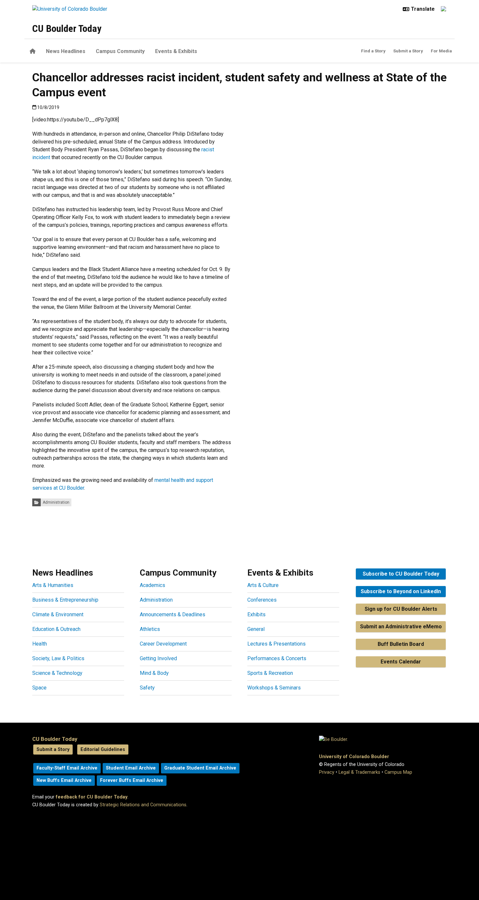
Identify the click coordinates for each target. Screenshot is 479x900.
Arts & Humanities (52, 585)
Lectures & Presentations (276, 644)
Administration (56, 502)
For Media (441, 50)
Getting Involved (158, 658)
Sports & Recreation (270, 673)
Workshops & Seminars (274, 688)
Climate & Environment (57, 614)
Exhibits (256, 614)
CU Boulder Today (66, 28)
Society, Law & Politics (58, 658)
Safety (147, 688)
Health (39, 644)
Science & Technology (57, 673)
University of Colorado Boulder (354, 756)
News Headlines (65, 51)
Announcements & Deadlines (172, 614)
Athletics (150, 629)
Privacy (326, 772)
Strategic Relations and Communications (143, 805)
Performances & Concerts (276, 658)
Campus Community (120, 51)
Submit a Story (408, 50)
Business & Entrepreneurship (65, 600)
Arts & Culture (263, 585)
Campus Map (398, 772)
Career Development (163, 644)
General (256, 629)
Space (39, 688)
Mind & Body (154, 673)
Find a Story (373, 50)
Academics (152, 585)
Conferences (262, 600)
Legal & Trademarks (359, 772)
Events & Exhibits (176, 51)
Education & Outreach (56, 629)
